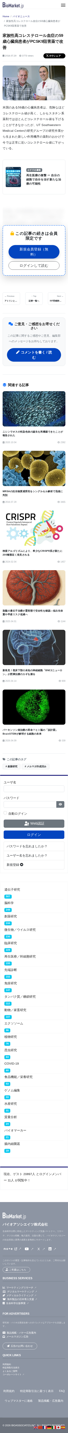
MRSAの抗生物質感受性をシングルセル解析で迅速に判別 (33, 493)
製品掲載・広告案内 (50, 1400)
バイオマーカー (15, 1130)
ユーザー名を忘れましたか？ (27, 855)
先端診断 (10, 970)
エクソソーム (13, 1023)
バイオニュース (21, 16)
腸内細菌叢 (12, 1144)
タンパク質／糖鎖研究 (20, 996)
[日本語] (58, 1427)
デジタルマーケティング (20, 1291)
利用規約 (7, 1364)
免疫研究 (10, 983)
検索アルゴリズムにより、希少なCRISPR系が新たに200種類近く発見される (32, 552)
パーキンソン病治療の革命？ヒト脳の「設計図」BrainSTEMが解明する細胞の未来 (30, 731)
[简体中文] (40, 1427)
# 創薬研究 (11, 766)
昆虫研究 (10, 1050)
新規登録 (13, 864)
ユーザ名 (10, 782)
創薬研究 (10, 916)
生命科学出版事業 (16, 1303)
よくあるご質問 (10, 1371)
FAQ (62, 1391)
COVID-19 (11, 1063)
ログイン (34, 835)
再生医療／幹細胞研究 (20, 956)
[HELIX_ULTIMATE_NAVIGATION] (63, 5)
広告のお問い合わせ (22, 1346)
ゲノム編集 (12, 1090)
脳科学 (9, 903)
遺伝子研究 (12, 889)
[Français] (45, 1427)
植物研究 (10, 1037)
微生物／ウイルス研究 (20, 929)
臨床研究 (10, 943)
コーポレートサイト (12, 1374)
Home (6, 16)
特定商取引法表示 (11, 1367)
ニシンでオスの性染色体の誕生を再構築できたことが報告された (33, 433)
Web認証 (36, 823)
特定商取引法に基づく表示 (37, 1391)
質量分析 (10, 1117)
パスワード (11, 798)
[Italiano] (54, 1427)
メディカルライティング (19, 1295)
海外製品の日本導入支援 (20, 1299)
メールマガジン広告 (17, 1336)
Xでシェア (55, 55)
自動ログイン (17, 813)
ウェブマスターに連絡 (19, 1400)
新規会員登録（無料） (34, 251)
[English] (36, 1427)
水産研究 (10, 1103)
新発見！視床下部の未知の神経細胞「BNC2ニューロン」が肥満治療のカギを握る (32, 672)
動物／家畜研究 (15, 1010)
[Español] (63, 1427)
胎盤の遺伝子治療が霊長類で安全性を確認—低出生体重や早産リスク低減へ (33, 612)
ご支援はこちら (17, 1269)
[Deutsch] (49, 1427)
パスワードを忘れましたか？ (27, 846)
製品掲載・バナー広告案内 (21, 1332)
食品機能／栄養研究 (18, 1077)
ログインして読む (34, 265)
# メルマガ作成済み (35, 766)
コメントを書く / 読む (36, 354)
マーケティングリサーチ (19, 1287)
